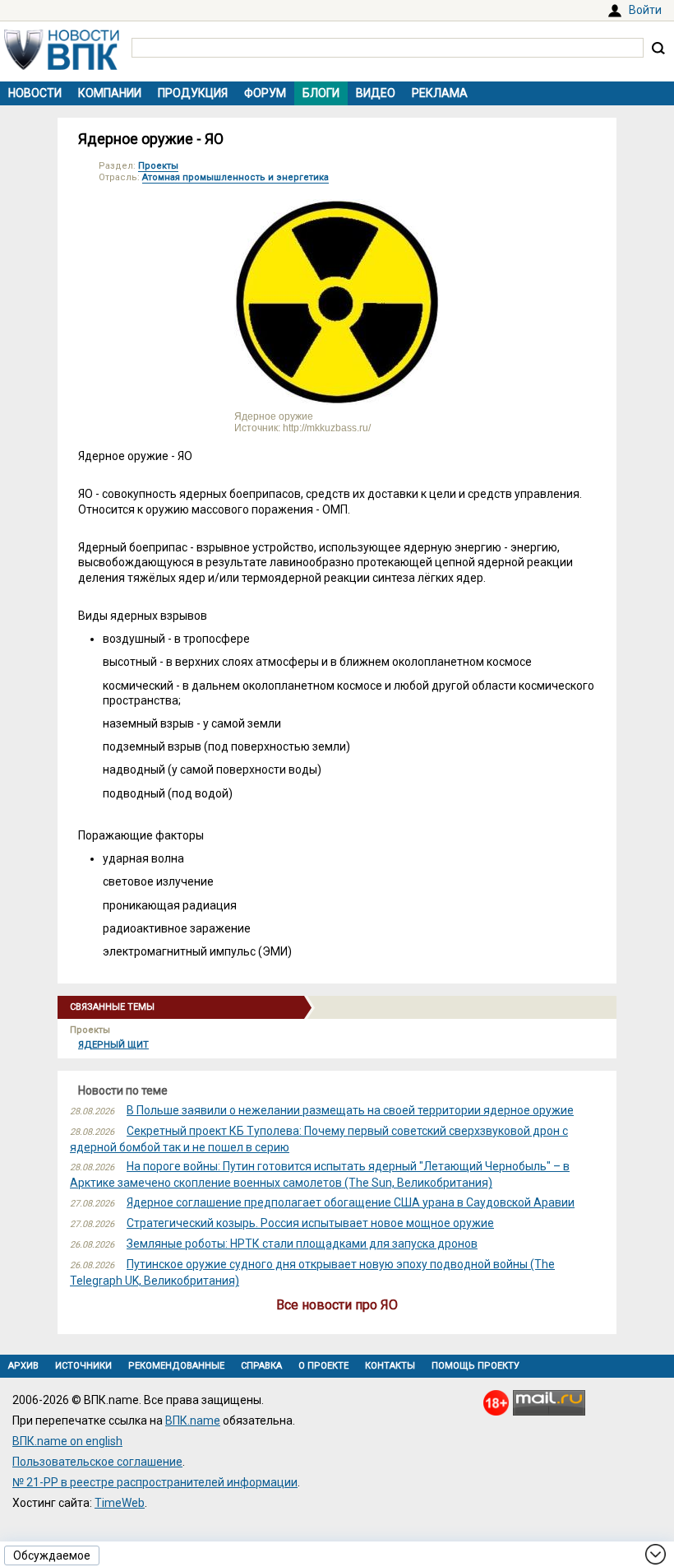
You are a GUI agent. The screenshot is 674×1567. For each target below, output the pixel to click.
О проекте (323, 1365)
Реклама (440, 93)
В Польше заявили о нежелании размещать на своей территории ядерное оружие (350, 1110)
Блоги (320, 93)
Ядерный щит (113, 1044)
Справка (261, 1365)
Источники (83, 1365)
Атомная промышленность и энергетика (235, 177)
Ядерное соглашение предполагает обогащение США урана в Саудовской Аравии (351, 1202)
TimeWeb (120, 1502)
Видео (375, 93)
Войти (645, 9)
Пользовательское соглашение (97, 1461)
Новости (35, 93)
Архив (23, 1365)
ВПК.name (192, 1420)
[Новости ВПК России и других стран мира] (61, 65)
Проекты (158, 165)
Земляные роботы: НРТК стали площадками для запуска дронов (302, 1243)
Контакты (390, 1365)
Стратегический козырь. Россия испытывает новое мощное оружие (310, 1223)
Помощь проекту (475, 1365)
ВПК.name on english (67, 1441)
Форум (265, 93)
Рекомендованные (176, 1365)
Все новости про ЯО (337, 1305)
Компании (109, 93)
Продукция (193, 93)
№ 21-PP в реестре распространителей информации (155, 1482)
